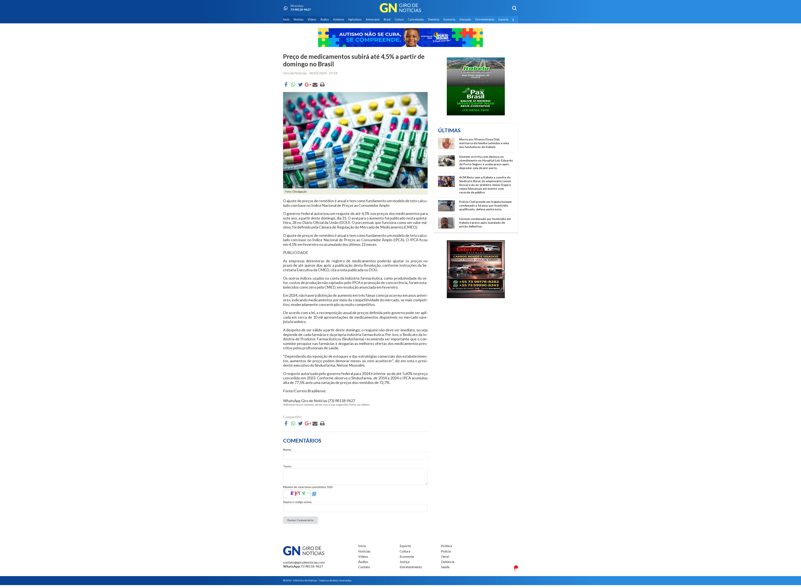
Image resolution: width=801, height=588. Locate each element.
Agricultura (354, 19)
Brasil (387, 19)
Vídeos (312, 19)
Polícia (446, 551)
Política (446, 546)
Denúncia (433, 19)
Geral (445, 556)
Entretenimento (484, 19)
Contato (364, 567)
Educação (465, 19)
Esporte (503, 19)
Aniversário (373, 19)
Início (286, 19)
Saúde (445, 567)
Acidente (338, 19)
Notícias (299, 19)
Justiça (404, 562)
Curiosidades (416, 19)
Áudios (324, 19)
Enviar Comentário (300, 520)
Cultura (399, 19)
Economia (449, 19)
